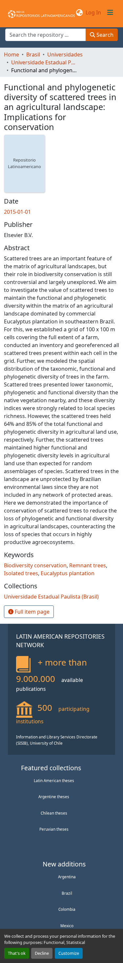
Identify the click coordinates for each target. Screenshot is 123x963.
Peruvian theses (54, 829)
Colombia (66, 909)
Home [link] (11, 54)
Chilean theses (54, 813)
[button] (41, 12)
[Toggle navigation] (110, 12)
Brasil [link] (33, 54)
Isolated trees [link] (21, 573)
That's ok (17, 953)
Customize (68, 953)
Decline (42, 953)
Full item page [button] (31, 611)
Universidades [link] (65, 54)
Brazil (67, 893)
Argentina (67, 876)
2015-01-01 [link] (17, 211)
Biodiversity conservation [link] (35, 565)
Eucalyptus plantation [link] (67, 573)
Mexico (66, 925)
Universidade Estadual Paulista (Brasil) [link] (44, 62)
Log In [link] (93, 12)
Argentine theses (53, 796)
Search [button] (104, 34)
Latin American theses (54, 780)
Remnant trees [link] (87, 565)
